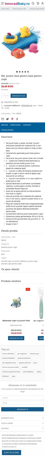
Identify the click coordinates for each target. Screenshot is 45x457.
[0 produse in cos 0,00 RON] (37, 3)
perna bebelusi (28, 372)
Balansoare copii (16, 325)
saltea (39, 372)
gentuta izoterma (24, 358)
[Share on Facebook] (17, 119)
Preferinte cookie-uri (9, 447)
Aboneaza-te (22, 409)
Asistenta (5, 428)
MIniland (5, 376)
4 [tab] (25, 72)
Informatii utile (7, 418)
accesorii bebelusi (19, 261)
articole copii (6, 261)
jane (35, 363)
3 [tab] (22, 72)
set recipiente (22, 354)
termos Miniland (8, 354)
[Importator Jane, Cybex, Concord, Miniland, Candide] (18, 3)
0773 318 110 (26, 105)
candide (24, 367)
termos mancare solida (10, 367)
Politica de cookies (17, 441)
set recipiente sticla (9, 363)
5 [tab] (28, 72)
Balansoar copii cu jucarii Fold (16, 320)
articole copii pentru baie (11, 264)
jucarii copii (32, 261)
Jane (3, 254)
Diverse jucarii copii (19, 9)
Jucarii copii (5, 9)
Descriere (4, 125)
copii (13, 376)
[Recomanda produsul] (2, 119)
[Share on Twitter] (7, 119)
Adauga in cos (18, 96)
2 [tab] (20, 72)
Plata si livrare (7, 423)
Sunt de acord (11, 452)
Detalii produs (15, 125)
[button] (42, 3)
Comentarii (27, 125)
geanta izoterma (25, 363)
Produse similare (7, 130)
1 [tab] (17, 72)
